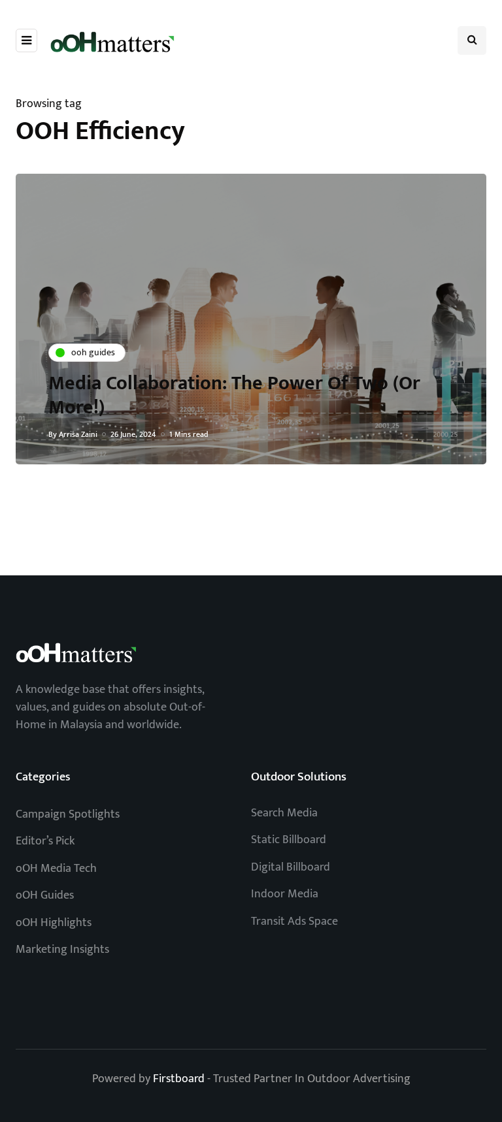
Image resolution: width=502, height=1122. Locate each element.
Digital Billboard (290, 867)
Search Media (284, 813)
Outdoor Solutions (298, 777)
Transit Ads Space (294, 921)
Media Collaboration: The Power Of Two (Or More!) (234, 396)
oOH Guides (45, 895)
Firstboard (179, 1079)
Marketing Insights (62, 949)
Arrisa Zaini (78, 434)
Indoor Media (284, 894)
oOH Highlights (54, 923)
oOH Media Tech (56, 868)
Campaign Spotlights (68, 814)
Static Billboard (288, 840)
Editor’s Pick (45, 841)
